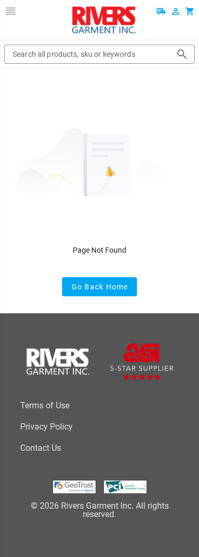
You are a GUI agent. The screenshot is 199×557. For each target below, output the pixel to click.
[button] (10, 11)
